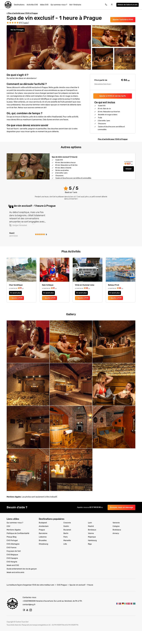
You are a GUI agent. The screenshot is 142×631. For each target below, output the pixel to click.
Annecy (116, 533)
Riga (90, 544)
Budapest (43, 523)
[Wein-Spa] (123, 603)
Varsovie (116, 523)
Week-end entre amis (15, 572)
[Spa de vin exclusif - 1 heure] (117, 603)
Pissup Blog (11, 537)
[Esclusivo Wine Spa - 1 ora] (126, 603)
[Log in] (112, 5)
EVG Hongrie (12, 562)
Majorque (92, 537)
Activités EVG (32, 5)
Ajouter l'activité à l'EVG (123, 20)
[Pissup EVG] (8, 4)
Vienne (91, 533)
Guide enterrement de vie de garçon (22, 569)
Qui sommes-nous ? (59, 5)
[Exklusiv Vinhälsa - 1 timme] (134, 603)
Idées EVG (44, 5)
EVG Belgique (12, 555)
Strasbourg (43, 544)
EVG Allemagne (13, 544)
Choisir (129, 169)
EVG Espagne (12, 558)
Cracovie (67, 523)
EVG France (11, 547)
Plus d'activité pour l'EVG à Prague (112, 139)
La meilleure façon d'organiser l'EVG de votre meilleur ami (30, 585)
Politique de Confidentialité (18, 533)
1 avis (25, 23)
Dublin (66, 526)
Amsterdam (43, 526)
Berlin (65, 533)
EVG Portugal (12, 540)
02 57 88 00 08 (95, 507)
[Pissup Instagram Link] (30, 610)
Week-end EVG (13, 565)
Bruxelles (43, 540)
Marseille (67, 540)
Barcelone (43, 533)
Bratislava (117, 530)
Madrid (91, 526)
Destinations (19, 5)
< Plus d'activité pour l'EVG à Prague (22, 13)
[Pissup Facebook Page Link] (24, 610)
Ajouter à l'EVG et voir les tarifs (112, 96)
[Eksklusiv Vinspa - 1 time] (128, 603)
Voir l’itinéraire (75, 5)
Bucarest (67, 530)
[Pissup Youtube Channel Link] (27, 610)
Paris (65, 537)
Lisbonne (42, 537)
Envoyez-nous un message (121, 507)
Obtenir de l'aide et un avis (127, 5)
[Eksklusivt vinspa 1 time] (131, 603)
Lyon (90, 523)
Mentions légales (14, 530)
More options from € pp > (102, 84)
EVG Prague (62, 585)
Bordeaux (92, 530)
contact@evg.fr (29, 604)
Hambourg (92, 540)
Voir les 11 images (17, 30)
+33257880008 (29, 601)
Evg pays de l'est (14, 551)
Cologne (116, 526)
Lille (65, 544)
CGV (8, 526)
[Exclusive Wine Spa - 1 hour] (120, 603)
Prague (42, 530)
